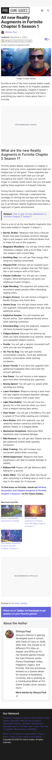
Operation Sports (10, 726)
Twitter (20, 610)
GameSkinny (36, 723)
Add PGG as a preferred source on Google (18, 41)
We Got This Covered (30, 721)
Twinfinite (7, 718)
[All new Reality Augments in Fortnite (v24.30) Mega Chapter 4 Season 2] (35, 511)
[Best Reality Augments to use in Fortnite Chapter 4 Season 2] (11, 536)
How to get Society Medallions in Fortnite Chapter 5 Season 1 (25, 215)
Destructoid (8, 723)
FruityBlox (8, 729)
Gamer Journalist (22, 723)
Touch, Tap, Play (41, 726)
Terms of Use (15, 736)
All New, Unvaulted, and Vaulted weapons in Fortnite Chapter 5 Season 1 (24, 490)
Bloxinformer (20, 729)
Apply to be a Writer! (32, 736)
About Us (7, 734)
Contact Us (18, 734)
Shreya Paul (11, 32)
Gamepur (17, 718)
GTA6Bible (32, 729)
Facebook (34, 610)
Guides (23, 603)
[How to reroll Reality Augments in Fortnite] (11, 511)
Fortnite (15, 603)
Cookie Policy (30, 734)
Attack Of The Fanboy (32, 718)
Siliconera (15, 721)
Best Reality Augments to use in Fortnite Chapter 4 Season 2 (11, 546)
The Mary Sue (26, 726)
